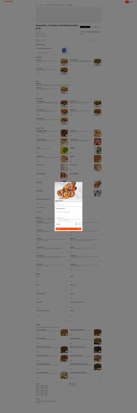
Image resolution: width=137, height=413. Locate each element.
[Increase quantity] (80, 224)
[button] (68, 190)
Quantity (58, 224)
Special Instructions (60, 208)
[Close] (80, 184)
